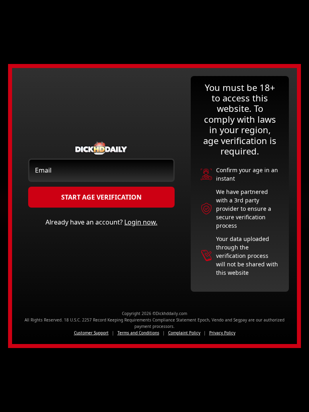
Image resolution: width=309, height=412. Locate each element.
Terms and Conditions (138, 333)
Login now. (140, 222)
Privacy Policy (222, 333)
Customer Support (91, 333)
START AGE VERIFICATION (101, 197)
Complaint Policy (184, 333)
